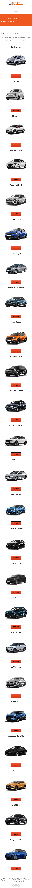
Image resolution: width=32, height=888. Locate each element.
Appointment (15, 881)
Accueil (3, 21)
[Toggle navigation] (16, 10)
